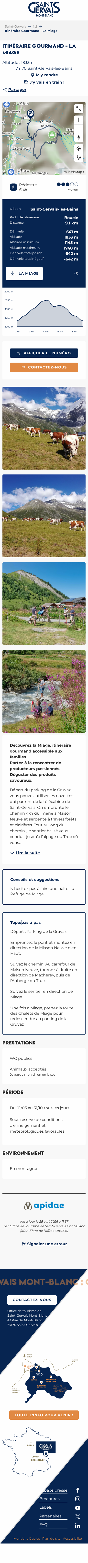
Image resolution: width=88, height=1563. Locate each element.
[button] (44, 428)
